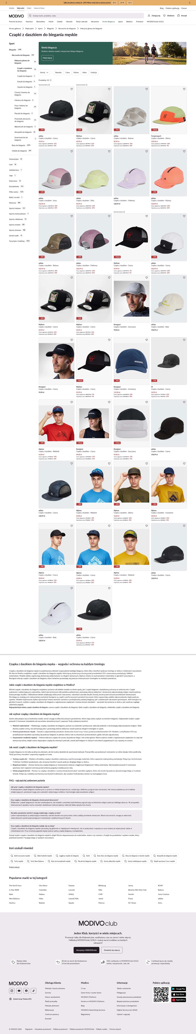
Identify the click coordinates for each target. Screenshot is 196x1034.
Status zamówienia (52, 997)
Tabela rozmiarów (124, 988)
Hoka (41, 898)
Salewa (42, 894)
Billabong (102, 885)
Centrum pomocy (52, 1014)
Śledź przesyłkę (51, 1001)
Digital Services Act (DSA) (127, 1010)
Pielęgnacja (121, 993)
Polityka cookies (101, 1029)
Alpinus (82, 676)
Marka (76, 72)
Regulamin (29, 1029)
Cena (68, 72)
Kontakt (48, 1018)
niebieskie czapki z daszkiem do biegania (123, 707)
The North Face (15, 885)
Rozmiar (58, 72)
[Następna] (189, 2)
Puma (130, 898)
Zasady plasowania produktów (129, 997)
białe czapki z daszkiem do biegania (92, 707)
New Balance (14, 898)
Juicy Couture (163, 894)
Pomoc (184, 8)
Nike (100, 890)
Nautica (12, 903)
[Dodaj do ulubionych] (71, 89)
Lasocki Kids (73, 898)
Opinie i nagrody (123, 1014)
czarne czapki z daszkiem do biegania (63, 707)
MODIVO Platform (88, 997)
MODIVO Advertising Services (93, 1010)
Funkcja (94, 72)
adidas (28, 676)
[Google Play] (178, 989)
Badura (161, 890)
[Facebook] (26, 990)
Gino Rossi (43, 885)
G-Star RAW (14, 890)
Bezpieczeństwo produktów (128, 1001)
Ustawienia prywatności (43, 1029)
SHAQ (71, 894)
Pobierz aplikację (172, 8)
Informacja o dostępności (127, 1006)
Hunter (131, 894)
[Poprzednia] (6, 2)
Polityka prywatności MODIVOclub (82, 1029)
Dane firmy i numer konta (91, 993)
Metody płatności (52, 1006)
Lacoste (72, 890)
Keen (11, 894)
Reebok (42, 903)
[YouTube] (19, 990)
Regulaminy (85, 1014)
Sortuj (42, 72)
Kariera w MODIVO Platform (92, 1001)
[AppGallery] (178, 1000)
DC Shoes (132, 903)
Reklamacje (49, 1010)
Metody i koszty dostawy (55, 988)
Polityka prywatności (60, 1029)
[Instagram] (12, 990)
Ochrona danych (115, 1029)
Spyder (71, 903)
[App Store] (178, 994)
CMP (100, 894)
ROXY (160, 885)
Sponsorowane (43, 85)
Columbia (43, 890)
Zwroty (48, 993)
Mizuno (101, 903)
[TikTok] (33, 990)
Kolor (84, 72)
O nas (83, 988)
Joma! (100, 898)
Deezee (71, 885)
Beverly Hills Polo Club (137, 890)
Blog (161, 8)
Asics (160, 903)
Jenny (130, 885)
